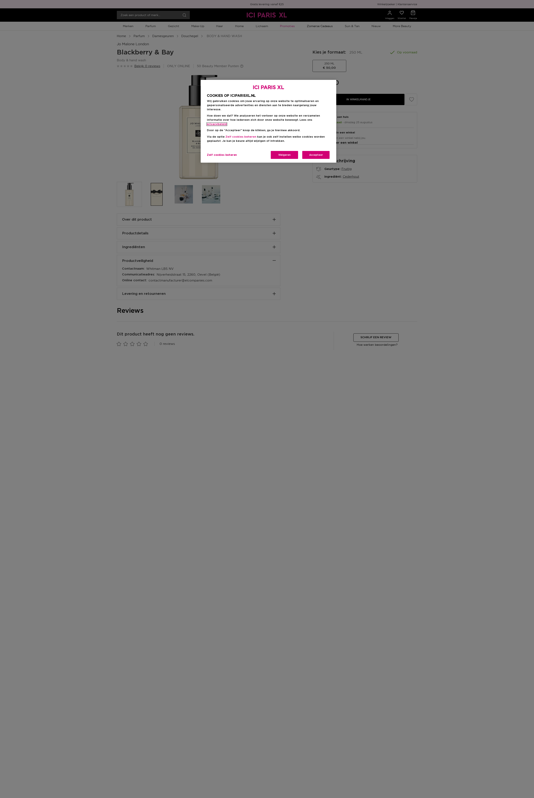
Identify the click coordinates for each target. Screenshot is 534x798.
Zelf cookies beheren (222, 155)
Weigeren (284, 155)
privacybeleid (217, 124)
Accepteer (316, 155)
